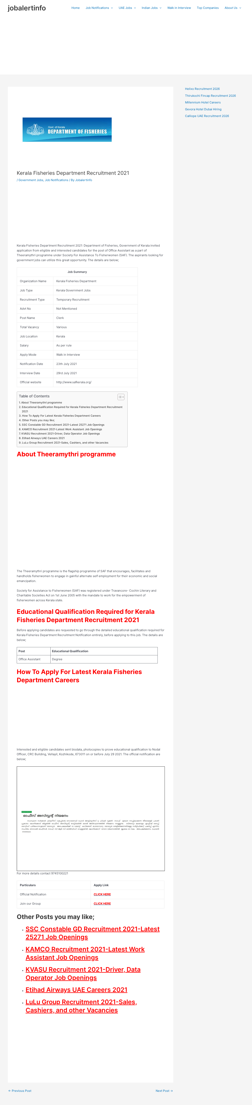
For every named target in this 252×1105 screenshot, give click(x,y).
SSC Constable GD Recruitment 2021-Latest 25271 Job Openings (63, 424)
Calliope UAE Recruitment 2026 (207, 116)
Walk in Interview (179, 8)
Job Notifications (97, 8)
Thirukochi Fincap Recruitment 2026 (210, 96)
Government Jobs (31, 180)
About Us (231, 8)
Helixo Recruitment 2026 (202, 89)
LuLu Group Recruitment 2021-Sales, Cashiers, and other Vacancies (65, 442)
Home (75, 8)
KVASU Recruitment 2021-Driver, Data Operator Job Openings (60, 433)
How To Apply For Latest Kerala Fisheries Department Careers (61, 415)
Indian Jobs (150, 8)
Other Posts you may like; (38, 420)
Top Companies (208, 8)
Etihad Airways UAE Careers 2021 (43, 438)
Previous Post (19, 1090)
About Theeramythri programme (41, 402)
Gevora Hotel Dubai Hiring (203, 109)
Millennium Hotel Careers (203, 102)
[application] (111, 8)
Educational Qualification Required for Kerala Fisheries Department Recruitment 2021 (72, 409)
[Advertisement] (126, 45)
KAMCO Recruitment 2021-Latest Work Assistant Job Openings (62, 429)
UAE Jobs (125, 8)
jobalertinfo (27, 8)
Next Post (164, 1090)
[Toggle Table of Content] (119, 397)
